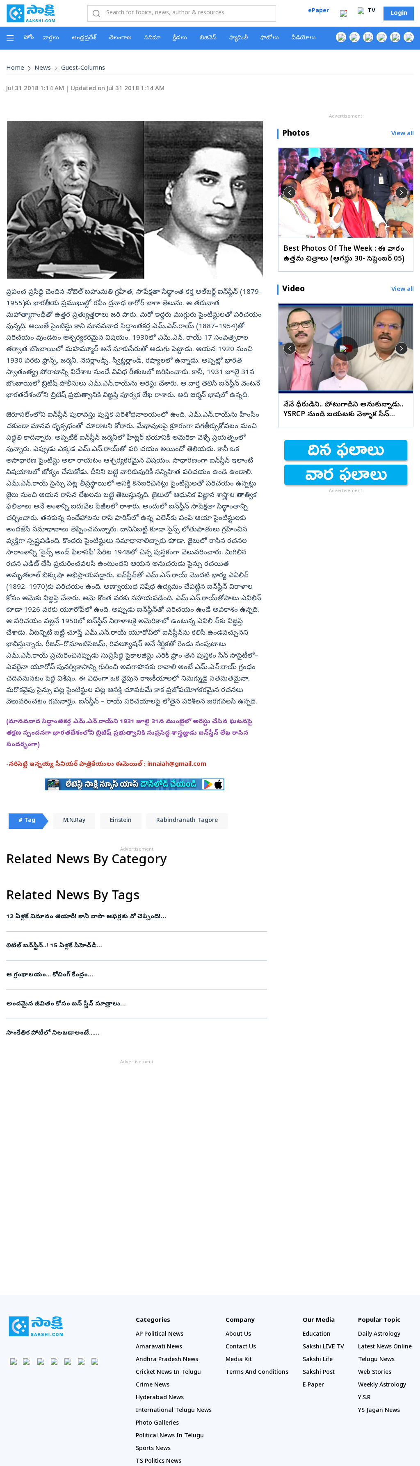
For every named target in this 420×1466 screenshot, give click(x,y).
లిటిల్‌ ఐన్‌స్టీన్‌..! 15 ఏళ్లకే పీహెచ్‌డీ (134, 946)
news (42, 68)
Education (317, 1335)
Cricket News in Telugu (168, 1373)
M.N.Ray (74, 821)
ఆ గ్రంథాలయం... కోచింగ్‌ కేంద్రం (135, 975)
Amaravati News (159, 1347)
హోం (29, 38)
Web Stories (374, 1373)
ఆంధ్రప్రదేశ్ (84, 38)
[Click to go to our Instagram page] (382, 37)
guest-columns (83, 68)
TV (370, 11)
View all (402, 134)
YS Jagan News (379, 1411)
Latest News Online (385, 1347)
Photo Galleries (157, 1423)
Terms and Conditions (257, 1373)
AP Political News (159, 1335)
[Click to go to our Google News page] (409, 37)
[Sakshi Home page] (30, 13)
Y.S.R (364, 1398)
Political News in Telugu (170, 1436)
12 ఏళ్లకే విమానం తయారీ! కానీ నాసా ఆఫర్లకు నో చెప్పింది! (119, 917)
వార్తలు (51, 38)
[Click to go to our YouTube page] (395, 37)
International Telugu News (174, 1411)
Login (398, 13)
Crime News (152, 1385)
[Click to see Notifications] (343, 13)
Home (15, 68)
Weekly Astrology (382, 1385)
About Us (238, 1335)
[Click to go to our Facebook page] (341, 37)
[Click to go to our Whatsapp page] (354, 37)
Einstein (121, 821)
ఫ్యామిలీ (238, 38)
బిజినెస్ (208, 38)
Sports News (153, 1449)
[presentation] (289, 192)
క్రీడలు (180, 38)
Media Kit (239, 1360)
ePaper (318, 11)
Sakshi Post (319, 1373)
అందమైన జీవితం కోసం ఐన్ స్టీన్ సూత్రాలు (132, 1004)
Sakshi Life (318, 1360)
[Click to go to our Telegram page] (81, 1361)
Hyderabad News (160, 1398)
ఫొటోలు (269, 38)
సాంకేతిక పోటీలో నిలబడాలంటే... (135, 1033)
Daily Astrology (379, 1335)
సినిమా (152, 38)
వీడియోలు (304, 38)
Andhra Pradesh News (167, 1360)
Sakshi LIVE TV (323, 1347)
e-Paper (313, 1385)
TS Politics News (158, 1462)
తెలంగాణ (120, 38)
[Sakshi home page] (36, 1326)
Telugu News (376, 1360)
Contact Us (241, 1347)
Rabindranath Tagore (187, 821)
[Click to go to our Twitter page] (368, 37)
